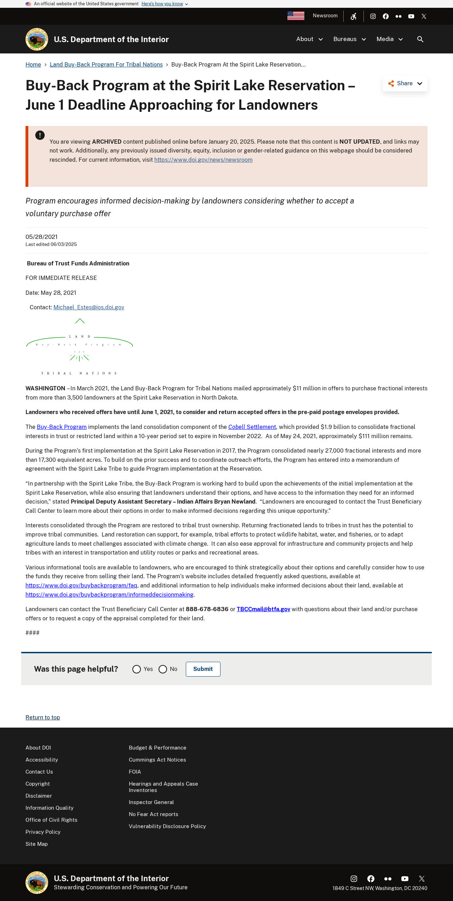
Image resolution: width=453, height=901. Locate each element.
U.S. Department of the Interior (111, 39)
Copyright (37, 784)
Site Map (36, 844)
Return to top (42, 717)
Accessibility (41, 760)
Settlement (252, 427)
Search (420, 39)
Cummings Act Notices (157, 760)
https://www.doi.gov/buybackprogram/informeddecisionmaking (109, 594)
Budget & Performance (158, 748)
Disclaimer (38, 796)
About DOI (38, 748)
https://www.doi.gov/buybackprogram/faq (81, 585)
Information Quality (49, 808)
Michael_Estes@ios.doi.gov (88, 307)
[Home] (36, 39)
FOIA (135, 772)
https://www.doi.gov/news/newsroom (203, 159)
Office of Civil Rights (51, 820)
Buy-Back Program (62, 427)
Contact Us (39, 772)
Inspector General (151, 802)
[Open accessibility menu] (353, 16)
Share (405, 83)
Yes (148, 669)
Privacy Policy (43, 832)
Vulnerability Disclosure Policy (167, 826)
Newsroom (325, 15)
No (173, 669)
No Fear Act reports (153, 814)
